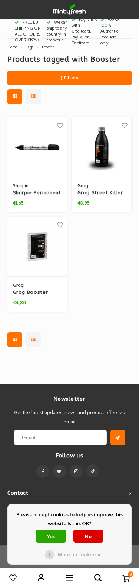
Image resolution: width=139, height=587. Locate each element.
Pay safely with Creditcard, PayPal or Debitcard (84, 31)
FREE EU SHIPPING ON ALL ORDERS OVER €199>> (28, 31)
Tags (29, 46)
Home (12, 46)
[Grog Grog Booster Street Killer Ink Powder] (37, 247)
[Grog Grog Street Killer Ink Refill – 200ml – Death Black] (102, 147)
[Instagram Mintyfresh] (76, 471)
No (88, 536)
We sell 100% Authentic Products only (110, 31)
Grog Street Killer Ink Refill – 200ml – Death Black (100, 193)
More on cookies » (79, 554)
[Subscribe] (117, 437)
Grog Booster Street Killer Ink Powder (33, 292)
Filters (71, 77)
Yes (51, 536)
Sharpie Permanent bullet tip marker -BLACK (37, 193)
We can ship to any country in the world (57, 31)
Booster (48, 46)
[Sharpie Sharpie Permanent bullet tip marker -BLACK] (37, 147)
